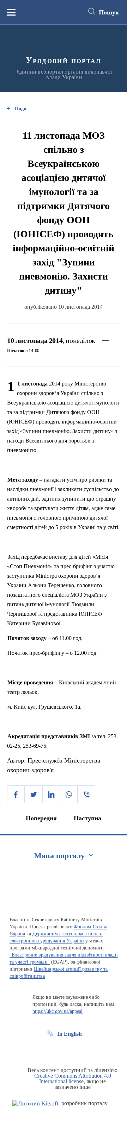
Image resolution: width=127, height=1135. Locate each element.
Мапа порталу (59, 855)
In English (69, 1034)
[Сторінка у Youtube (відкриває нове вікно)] (76, 1050)
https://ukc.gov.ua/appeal (57, 1011)
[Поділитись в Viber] (86, 794)
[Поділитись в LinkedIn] (51, 794)
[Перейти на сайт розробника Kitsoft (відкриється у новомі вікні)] (35, 1103)
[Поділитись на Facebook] (15, 794)
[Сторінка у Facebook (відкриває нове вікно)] (50, 1050)
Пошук (109, 12)
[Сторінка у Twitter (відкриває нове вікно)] (63, 1050)
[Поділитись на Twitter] (33, 794)
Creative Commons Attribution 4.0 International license (72, 1078)
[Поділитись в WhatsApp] (68, 794)
